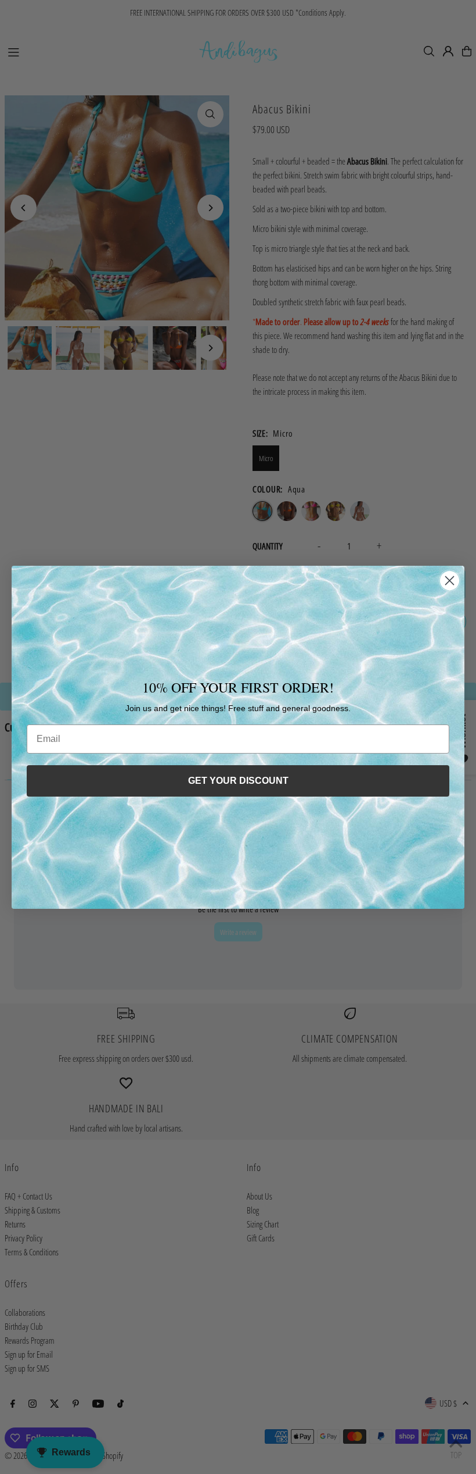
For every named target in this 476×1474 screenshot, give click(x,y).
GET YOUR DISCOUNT (238, 781)
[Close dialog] (449, 580)
